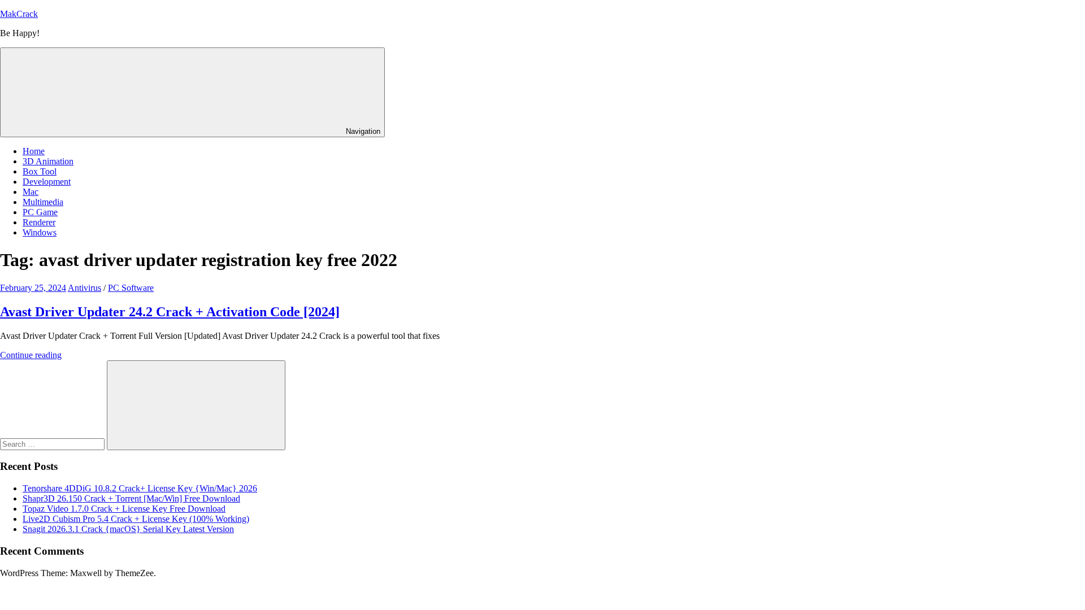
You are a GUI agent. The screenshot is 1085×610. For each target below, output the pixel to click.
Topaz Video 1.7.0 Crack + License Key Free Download (124, 508)
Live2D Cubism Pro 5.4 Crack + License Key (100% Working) (136, 519)
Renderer (39, 222)
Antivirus (84, 288)
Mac (30, 192)
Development (47, 181)
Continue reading (31, 355)
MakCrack (19, 14)
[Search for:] (53, 443)
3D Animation (48, 161)
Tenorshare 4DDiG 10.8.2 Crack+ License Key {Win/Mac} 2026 (140, 488)
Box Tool (40, 171)
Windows (40, 232)
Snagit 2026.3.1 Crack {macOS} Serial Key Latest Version (128, 529)
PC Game (40, 212)
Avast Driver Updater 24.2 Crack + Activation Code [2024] (170, 311)
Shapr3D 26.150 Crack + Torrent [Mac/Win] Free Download (131, 498)
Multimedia (43, 202)
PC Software (131, 288)
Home (34, 151)
